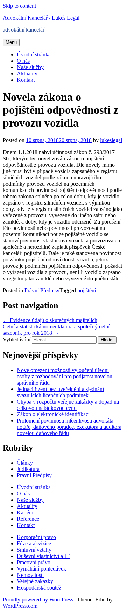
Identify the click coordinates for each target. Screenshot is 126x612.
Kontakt (26, 80)
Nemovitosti (30, 575)
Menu (11, 42)
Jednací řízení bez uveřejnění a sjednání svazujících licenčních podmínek (60, 392)
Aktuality (27, 73)
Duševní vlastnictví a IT (43, 556)
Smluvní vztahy (34, 550)
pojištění (86, 290)
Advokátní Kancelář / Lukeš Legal (41, 18)
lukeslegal (111, 140)
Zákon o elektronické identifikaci (53, 414)
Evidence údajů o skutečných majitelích (50, 320)
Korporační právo (36, 537)
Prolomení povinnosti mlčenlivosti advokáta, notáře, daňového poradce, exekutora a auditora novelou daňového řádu (69, 427)
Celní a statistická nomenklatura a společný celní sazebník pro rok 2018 (56, 330)
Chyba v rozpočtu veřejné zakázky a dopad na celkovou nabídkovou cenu (68, 405)
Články (25, 463)
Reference (28, 519)
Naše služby (30, 67)
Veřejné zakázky (35, 581)
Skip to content (19, 6)
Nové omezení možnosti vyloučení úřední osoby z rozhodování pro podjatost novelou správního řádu (64, 376)
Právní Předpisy (41, 290)
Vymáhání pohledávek (41, 569)
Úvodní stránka (34, 55)
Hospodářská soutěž (39, 588)
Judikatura (28, 469)
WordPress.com (20, 606)
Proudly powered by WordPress (38, 600)
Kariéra (25, 512)
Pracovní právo (33, 562)
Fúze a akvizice (34, 543)
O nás (23, 61)
